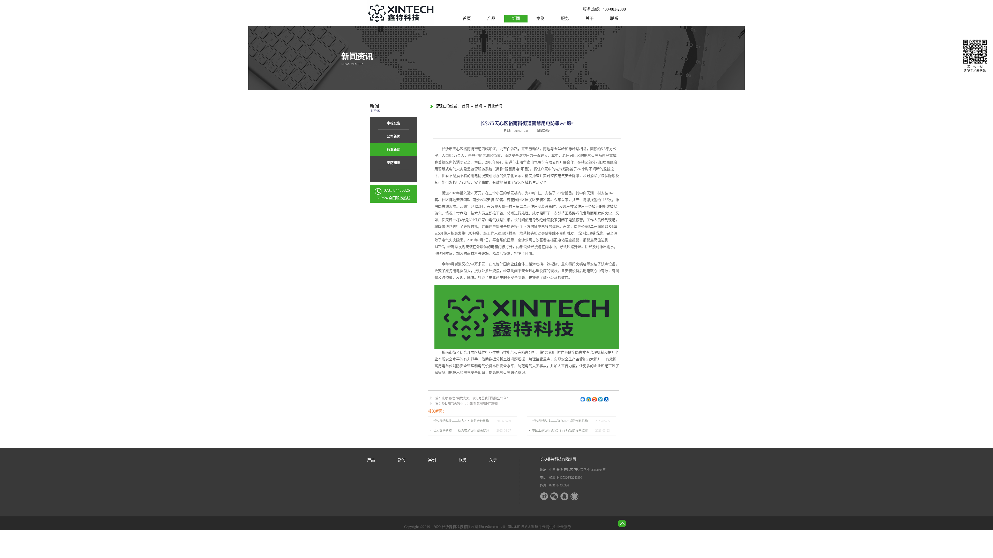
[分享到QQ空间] (588, 399)
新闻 (478, 106)
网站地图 (513, 527)
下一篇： (463, 403)
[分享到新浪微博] (594, 399)
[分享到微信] (557, 496)
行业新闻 (495, 106)
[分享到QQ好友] (567, 496)
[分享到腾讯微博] (600, 399)
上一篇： (469, 398)
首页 (467, 18)
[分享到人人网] (606, 399)
